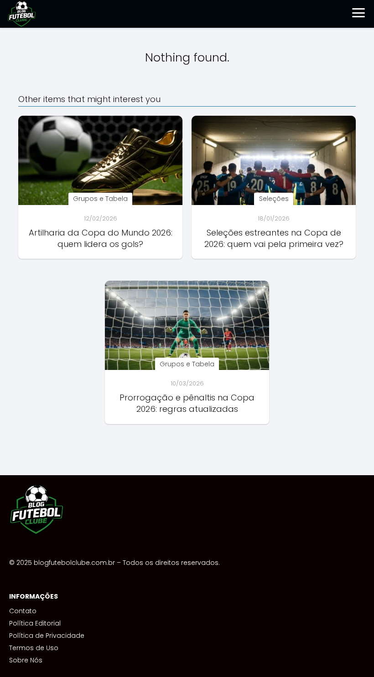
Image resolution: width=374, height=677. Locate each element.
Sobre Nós (25, 660)
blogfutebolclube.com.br (74, 562)
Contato (22, 610)
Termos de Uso (33, 647)
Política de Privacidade (46, 635)
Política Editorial (35, 623)
